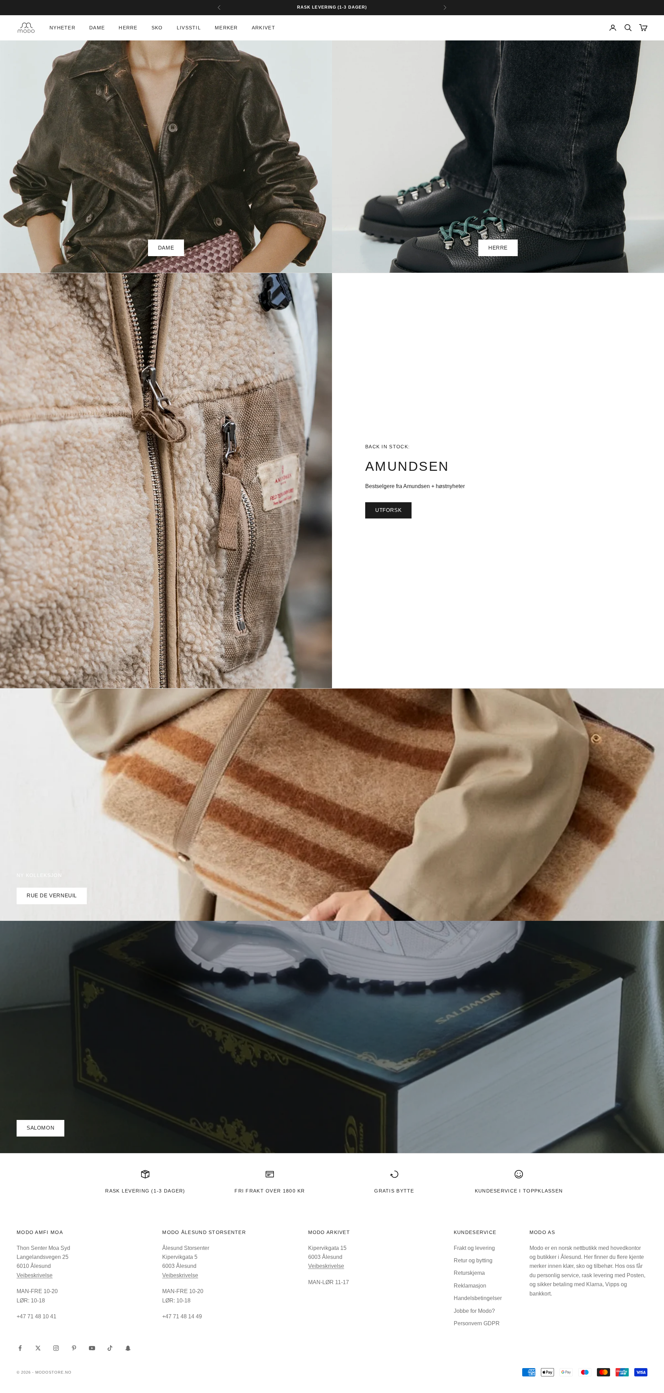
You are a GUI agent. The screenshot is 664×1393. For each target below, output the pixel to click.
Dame (97, 27)
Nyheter (62, 27)
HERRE (498, 248)
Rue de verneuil (52, 895)
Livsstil (189, 27)
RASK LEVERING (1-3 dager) (145, 1191)
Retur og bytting (473, 1260)
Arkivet (263, 27)
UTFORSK (388, 510)
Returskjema (469, 1273)
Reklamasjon (470, 1286)
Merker (226, 27)
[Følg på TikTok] (110, 1348)
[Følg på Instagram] (56, 1348)
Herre (128, 27)
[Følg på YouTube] (92, 1348)
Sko (157, 27)
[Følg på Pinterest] (74, 1348)
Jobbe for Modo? (474, 1311)
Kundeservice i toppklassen (519, 1191)
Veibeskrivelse (35, 1275)
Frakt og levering (474, 1248)
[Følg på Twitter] (38, 1348)
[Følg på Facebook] (20, 1348)
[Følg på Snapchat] (127, 1348)
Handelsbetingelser (478, 1298)
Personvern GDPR (477, 1323)
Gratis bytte (394, 1191)
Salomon (40, 1128)
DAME (166, 248)
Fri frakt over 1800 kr (269, 1191)
